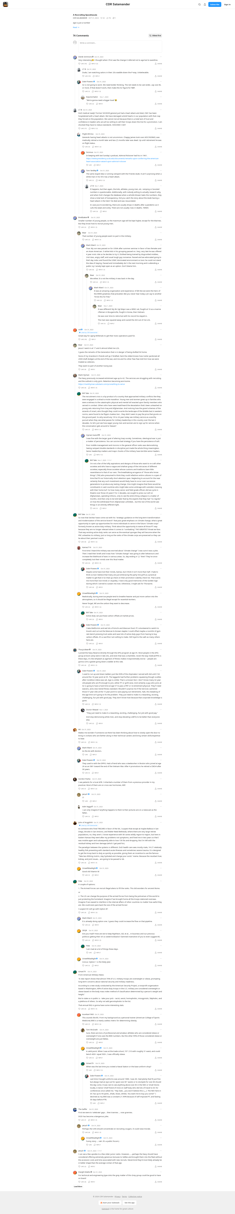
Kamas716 (86, 547)
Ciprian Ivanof (92, 435)
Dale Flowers (87, 81)
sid (79, 329)
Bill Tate (85, 393)
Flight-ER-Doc (88, 134)
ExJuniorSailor (92, 97)
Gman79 (82, 971)
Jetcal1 (85, 794)
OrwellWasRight (89, 593)
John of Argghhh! (85, 822)
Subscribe (214, 4)
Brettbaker (82, 217)
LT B (84, 69)
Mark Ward (91, 245)
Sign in (227, 4)
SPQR (84, 930)
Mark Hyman (83, 375)
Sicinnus (89, 152)
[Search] (199, 4)
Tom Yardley (91, 170)
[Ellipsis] (161, 57)
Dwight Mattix (84, 1172)
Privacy (117, 1196)
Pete (80, 881)
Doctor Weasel (92, 709)
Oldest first (156, 35)
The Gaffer (82, 1109)
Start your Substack (111, 1202)
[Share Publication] (204, 4)
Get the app (130, 1202)
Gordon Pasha (84, 779)
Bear (84, 232)
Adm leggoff (87, 806)
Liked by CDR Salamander (89, 332)
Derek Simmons (85, 56)
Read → (76, 27)
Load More (78, 1186)
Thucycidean (83, 649)
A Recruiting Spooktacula (85, 15)
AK (79, 729)
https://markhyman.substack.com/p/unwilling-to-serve (101, 384)
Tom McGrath (92, 1029)
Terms (124, 1196)
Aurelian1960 (88, 1014)
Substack (105, 1209)
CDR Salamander (80, 18)
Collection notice (135, 1196)
